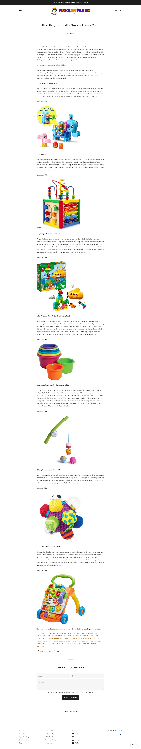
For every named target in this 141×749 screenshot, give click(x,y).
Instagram (77, 740)
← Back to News (70, 711)
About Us (22, 734)
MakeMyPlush (117, 731)
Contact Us (49, 743)
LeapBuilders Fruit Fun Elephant (81, 636)
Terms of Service (51, 740)
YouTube (77, 743)
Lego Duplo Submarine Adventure (54, 638)
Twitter (76, 734)
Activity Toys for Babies (80, 633)
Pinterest (77, 737)
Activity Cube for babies (54, 633)
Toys (45, 643)
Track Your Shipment (26, 737)
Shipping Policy (51, 737)
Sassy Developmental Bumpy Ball (53, 641)
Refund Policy (50, 734)
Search (21, 731)
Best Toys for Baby (52, 636)
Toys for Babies (58, 643)
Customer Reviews (25, 740)
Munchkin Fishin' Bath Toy (86, 638)
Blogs (20, 743)
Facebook (77, 731)
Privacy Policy (50, 731)
